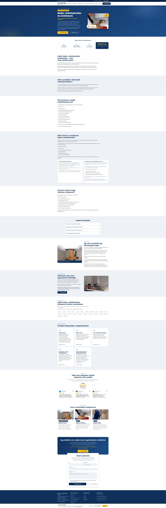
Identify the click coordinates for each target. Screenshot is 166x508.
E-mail (72, 467)
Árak (84, 3)
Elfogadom (105, 505)
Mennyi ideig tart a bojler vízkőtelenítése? (74, 230)
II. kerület (63, 311)
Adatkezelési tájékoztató (73, 481)
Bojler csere (75, 3)
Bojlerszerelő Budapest (90, 3)
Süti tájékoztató (79, 506)
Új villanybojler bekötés (74, 499)
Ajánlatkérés (86, 499)
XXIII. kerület (65, 316)
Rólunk (100, 3)
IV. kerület (72, 311)
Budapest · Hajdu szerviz (64, 10)
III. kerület (68, 311)
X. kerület (101, 311)
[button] (91, 26)
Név (69, 462)
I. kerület (59, 311)
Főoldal (58, 8)
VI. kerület (81, 311)
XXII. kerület (60, 316)
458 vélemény (82, 386)
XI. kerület (105, 311)
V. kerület (77, 311)
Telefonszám (85, 462)
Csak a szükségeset (98, 505)
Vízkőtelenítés (80, 3)
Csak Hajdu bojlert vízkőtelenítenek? (73, 233)
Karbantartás (73, 502)
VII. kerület (86, 311)
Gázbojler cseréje (73, 501)
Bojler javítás (69, 3)
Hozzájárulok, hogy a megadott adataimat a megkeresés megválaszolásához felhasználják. (83, 481)
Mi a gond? (72, 471)
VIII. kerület (91, 311)
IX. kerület (96, 311)
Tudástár (96, 3)
